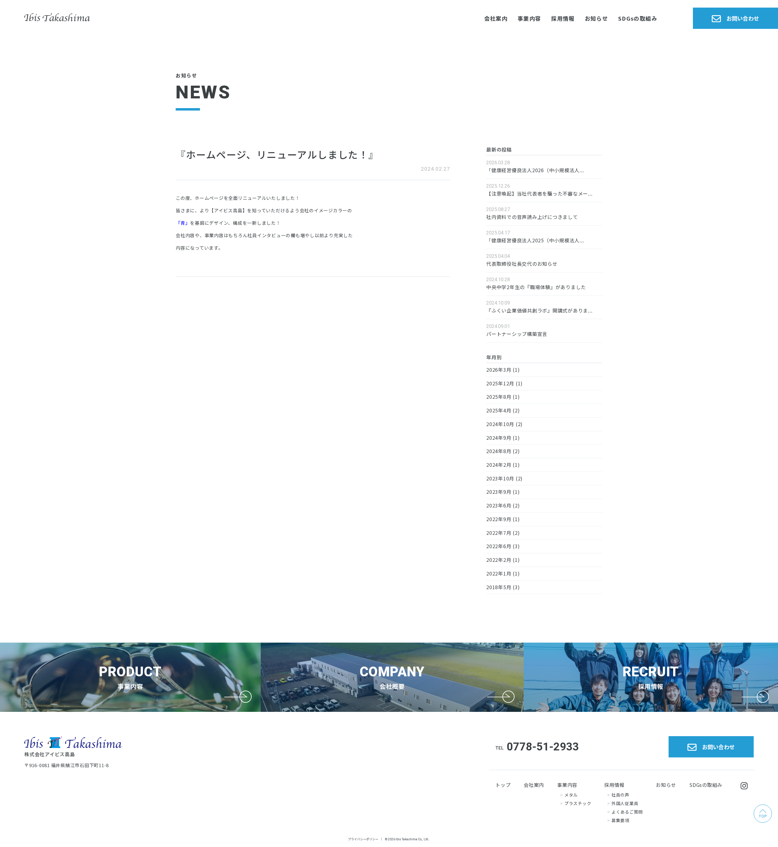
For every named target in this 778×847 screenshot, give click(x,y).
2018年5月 (498, 587)
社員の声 (620, 795)
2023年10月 (500, 478)
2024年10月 (500, 424)
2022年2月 (498, 559)
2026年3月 (498, 369)
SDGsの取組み (637, 18)
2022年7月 (498, 532)
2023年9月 (498, 491)
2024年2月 (498, 464)
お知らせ (596, 18)
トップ (503, 784)
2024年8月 (498, 451)
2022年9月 (498, 519)
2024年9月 (498, 437)
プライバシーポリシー (363, 839)
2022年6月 (498, 546)
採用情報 (562, 18)
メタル (571, 795)
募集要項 (620, 820)
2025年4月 (498, 410)
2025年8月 (498, 396)
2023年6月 (498, 505)
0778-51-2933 (543, 746)
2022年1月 (498, 573)
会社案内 (496, 18)
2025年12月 (500, 383)
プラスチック (577, 803)
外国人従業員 (624, 803)
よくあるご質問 (627, 812)
